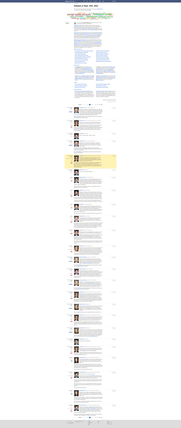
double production (86, 79)
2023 (72, 3)
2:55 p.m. (71, 317)
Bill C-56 (93, 39)
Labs (103, 1)
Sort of (111, 101)
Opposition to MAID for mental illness (102, 53)
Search (89, 423)
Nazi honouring (85, 75)
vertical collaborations (85, 45)
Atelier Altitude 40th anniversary (101, 52)
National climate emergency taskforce (102, 91)
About (100, 1)
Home (66, 3)
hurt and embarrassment (109, 66)
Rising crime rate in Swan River (80, 87)
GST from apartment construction (105, 71)
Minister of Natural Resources (92, 408)
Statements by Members (78, 49)
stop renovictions (99, 78)
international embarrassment (86, 69)
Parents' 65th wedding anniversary (101, 55)
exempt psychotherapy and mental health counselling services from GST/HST (88, 33)
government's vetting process (87, 28)
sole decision (77, 27)
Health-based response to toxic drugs (81, 85)
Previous (80, 104)
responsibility (77, 68)
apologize (91, 71)
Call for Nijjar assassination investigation (102, 58)
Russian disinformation (80, 73)
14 (95, 104)
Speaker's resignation (94, 29)
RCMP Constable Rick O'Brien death (102, 56)
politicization (98, 70)
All (99, 104)
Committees (95, 1)
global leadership (100, 73)
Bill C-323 (86, 32)
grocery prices (84, 40)
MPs (84, 1)
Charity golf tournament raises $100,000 (102, 50)
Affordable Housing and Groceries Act (80, 39)
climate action (113, 72)
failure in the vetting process (88, 70)
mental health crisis (85, 34)
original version (100, 9)
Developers (108, 423)
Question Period (76, 65)
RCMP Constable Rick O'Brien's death (81, 58)
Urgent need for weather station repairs (102, 59)
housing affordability (77, 40)
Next (101, 104)
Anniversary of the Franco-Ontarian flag (81, 59)
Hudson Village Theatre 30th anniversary (81, 55)
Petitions (75, 82)
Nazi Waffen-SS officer (88, 68)
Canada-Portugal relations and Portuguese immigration (84, 50)
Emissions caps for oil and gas (101, 85)
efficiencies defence (77, 45)
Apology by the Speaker (78, 25)
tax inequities (87, 36)
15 (97, 104)
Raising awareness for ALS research (81, 62)
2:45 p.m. (71, 110)
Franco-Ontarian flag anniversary (80, 53)
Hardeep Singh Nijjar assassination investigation (83, 56)
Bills (87, 1)
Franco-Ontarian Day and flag (80, 61)
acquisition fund (105, 75)
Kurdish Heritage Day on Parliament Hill (81, 52)
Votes (98, 422)
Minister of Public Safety (88, 263)
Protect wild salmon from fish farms (81, 84)
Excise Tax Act (76, 32)
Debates (90, 1)
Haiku (108, 422)
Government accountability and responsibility (82, 91)
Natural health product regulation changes (103, 84)
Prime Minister (78, 116)
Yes (108, 101)
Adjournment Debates (77, 89)
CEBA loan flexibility (85, 76)
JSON (111, 423)
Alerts (89, 424)
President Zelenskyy (83, 72)
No (114, 101)
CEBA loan (98, 72)
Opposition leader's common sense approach (103, 61)
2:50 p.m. (71, 218)
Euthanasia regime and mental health (102, 87)
